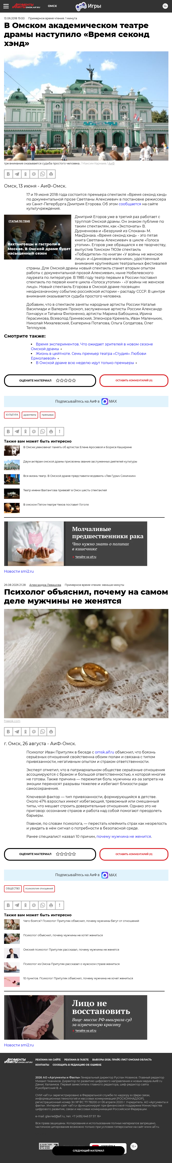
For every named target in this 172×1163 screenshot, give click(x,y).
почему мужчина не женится (124, 836)
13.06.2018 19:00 (14, 18)
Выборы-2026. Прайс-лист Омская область (122, 1059)
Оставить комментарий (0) (134, 380)
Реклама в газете (76, 1059)
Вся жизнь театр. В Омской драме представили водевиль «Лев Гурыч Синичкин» (79, 476)
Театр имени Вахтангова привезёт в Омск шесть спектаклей (65, 490)
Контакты (42, 1064)
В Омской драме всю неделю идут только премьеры (85, 363)
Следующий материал (88, 1150)
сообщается (130, 204)
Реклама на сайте (48, 1059)
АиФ (111, 163)
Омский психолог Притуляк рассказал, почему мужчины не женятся (71, 949)
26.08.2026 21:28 (15, 585)
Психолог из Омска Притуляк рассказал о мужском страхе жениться (71, 964)
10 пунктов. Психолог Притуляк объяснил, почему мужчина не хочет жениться (78, 978)
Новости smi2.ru (19, 571)
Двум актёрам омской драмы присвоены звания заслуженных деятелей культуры (80, 461)
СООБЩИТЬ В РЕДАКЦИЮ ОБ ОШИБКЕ (77, 1064)
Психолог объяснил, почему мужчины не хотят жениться (63, 935)
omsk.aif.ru (104, 752)
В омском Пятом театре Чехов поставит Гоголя (56, 504)
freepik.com (12, 721)
